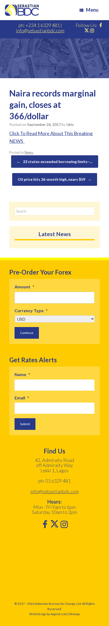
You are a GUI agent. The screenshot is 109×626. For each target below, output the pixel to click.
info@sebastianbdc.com (40, 30)
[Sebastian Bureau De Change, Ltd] (22, 10)
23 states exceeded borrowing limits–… (55, 161)
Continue (26, 333)
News (29, 152)
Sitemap (74, 614)
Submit (25, 424)
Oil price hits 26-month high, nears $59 (55, 179)
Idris (70, 124)
